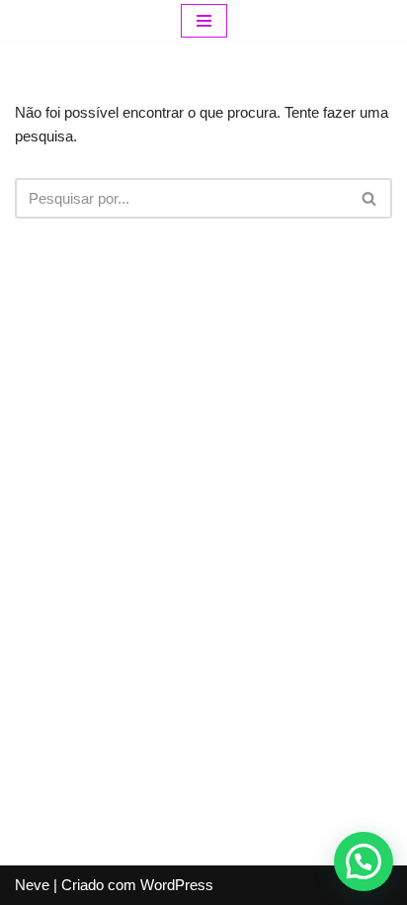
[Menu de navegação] (204, 21)
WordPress (176, 884)
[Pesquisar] (370, 198)
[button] (363, 861)
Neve (32, 884)
